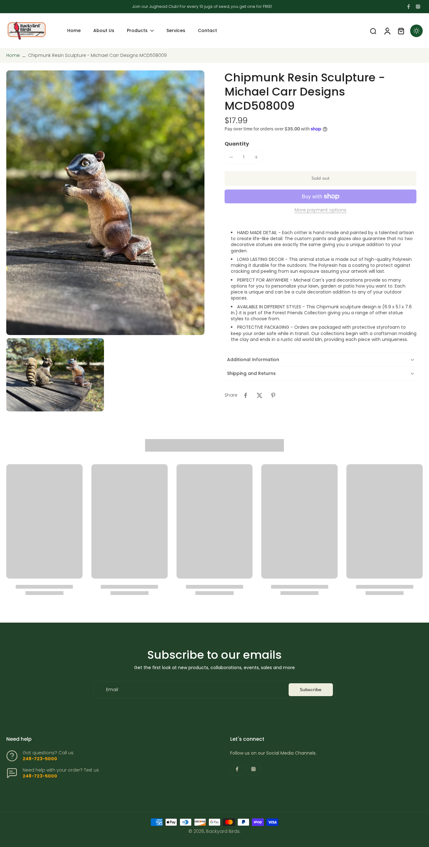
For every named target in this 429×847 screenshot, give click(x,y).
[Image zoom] (105, 202)
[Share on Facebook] (246, 395)
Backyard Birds (223, 831)
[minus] (231, 157)
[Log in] (387, 31)
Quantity (237, 143)
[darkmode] (416, 31)
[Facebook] (408, 6)
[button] (320, 178)
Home (13, 55)
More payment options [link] (320, 210)
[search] (373, 31)
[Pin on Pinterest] (273, 395)
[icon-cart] (401, 31)
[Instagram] (418, 6)
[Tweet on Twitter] (259, 395)
